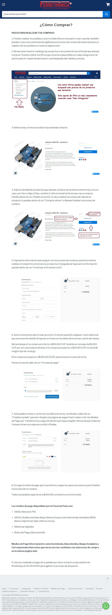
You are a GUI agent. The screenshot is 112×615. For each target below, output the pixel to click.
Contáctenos (43, 591)
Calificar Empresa (9, 591)
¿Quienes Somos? (27, 591)
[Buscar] (106, 14)
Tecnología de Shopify (92, 610)
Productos (13, 588)
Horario (99, 588)
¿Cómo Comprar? (75, 588)
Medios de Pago (58, 588)
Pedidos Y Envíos (41, 588)
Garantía (89, 588)
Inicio (4, 588)
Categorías (26, 588)
